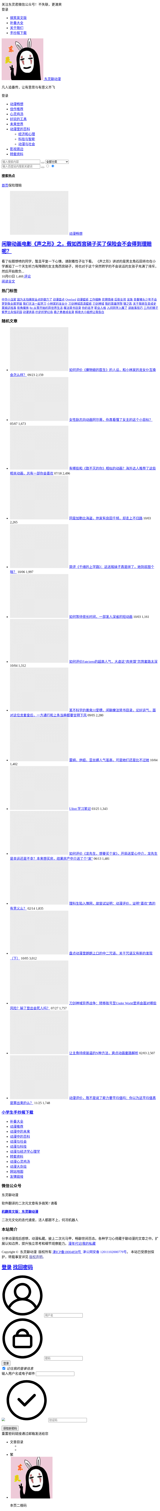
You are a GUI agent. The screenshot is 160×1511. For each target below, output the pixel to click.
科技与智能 (26, 139)
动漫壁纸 (83, 299)
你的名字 (88, 307)
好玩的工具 (18, 119)
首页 (5, 185)
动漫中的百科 (20, 1136)
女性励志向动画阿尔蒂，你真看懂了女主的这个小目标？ (110, 420)
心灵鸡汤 (16, 114)
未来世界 (16, 124)
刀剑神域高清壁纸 (80, 303)
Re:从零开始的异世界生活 (46, 307)
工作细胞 (95, 299)
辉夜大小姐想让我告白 (89, 312)
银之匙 (127, 303)
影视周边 (16, 149)
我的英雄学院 (113, 303)
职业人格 (100, 307)
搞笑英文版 (18, 18)
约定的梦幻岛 (44, 312)
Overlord (70, 299)
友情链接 (16, 1176)
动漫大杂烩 (18, 1166)
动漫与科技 (18, 1146)
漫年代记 (75, 1243)
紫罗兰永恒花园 (12, 312)
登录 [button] (5, 9)
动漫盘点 (59, 299)
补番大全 (16, 1121)
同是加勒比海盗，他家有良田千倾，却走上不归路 (105, 518)
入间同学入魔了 (117, 307)
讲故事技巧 (135, 307)
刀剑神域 (98, 303)
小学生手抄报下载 (17, 1112)
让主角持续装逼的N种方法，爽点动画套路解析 (103, 1053)
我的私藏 (89, 1243)
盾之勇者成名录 (64, 312)
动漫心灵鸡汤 (20, 1161)
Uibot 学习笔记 (80, 808)
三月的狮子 (151, 307)
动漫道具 (29, 312)
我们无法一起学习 (34, 303)
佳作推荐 (16, 109)
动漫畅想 (16, 104)
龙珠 (130, 299)
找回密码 (23, 1267)
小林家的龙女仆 (57, 303)
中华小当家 (9, 299)
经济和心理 (26, 134)
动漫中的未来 (20, 1131)
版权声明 (35, 1257)
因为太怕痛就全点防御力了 (34, 299)
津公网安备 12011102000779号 (104, 1252)
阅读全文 (8, 281)
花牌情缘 (108, 299)
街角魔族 (23, 307)
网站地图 (16, 1171)
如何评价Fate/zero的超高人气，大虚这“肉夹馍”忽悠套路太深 (113, 661)
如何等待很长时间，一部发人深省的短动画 (100, 617)
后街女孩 (120, 299)
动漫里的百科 (20, 129)
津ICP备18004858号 (67, 1252)
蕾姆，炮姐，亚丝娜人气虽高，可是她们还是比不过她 (109, 760)
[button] (80, 95)
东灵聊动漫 (52, 79)
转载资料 (16, 154)
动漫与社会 (26, 144)
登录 (7, 1267)
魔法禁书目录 (72, 307)
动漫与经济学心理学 (25, 1151)
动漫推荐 (16, 1126)
